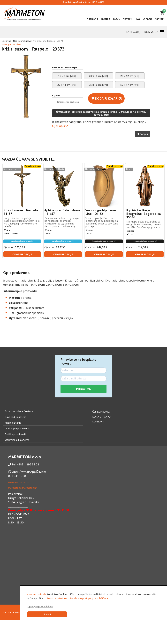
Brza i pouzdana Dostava (19, 411)
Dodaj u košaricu (108, 98)
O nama (147, 18)
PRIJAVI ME (83, 388)
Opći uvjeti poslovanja (17, 428)
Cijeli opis (58, 126)
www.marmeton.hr (18, 482)
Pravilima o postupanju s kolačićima (89, 598)
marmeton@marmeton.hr (22, 487)
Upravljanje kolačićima (17, 439)
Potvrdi (47, 614)
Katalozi (105, 18)
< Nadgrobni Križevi (11, 44)
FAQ (137, 18)
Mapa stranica (101, 416)
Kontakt (160, 18)
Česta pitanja (101, 411)
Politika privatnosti (15, 434)
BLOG (116, 18)
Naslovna (92, 18)
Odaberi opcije (22, 254)
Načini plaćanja (13, 422)
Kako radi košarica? (15, 417)
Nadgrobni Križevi (22, 40)
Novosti (127, 18)
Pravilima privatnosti (57, 598)
